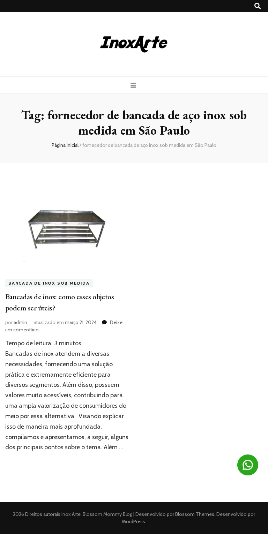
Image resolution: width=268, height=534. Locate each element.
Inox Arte (71, 514)
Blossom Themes (194, 514)
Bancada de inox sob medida (49, 283)
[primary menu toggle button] (134, 85)
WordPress (133, 521)
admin (20, 322)
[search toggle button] (257, 6)
